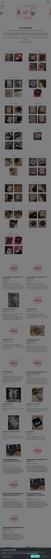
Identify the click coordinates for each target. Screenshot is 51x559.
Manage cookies (6, 556)
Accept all (35, 556)
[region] (25, 553)
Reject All (45, 556)
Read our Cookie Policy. (32, 553)
